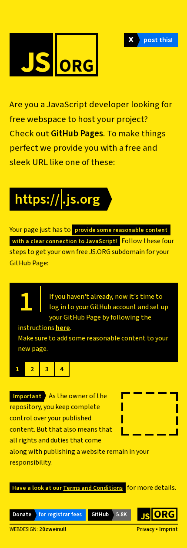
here (63, 328)
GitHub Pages (77, 133)
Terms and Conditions (93, 488)
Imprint (168, 529)
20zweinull (53, 529)
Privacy (145, 529)
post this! (158, 40)
